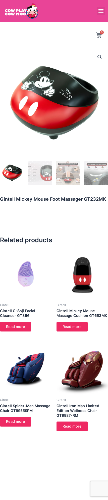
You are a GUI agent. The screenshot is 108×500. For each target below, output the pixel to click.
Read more (15, 326)
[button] (101, 11)
